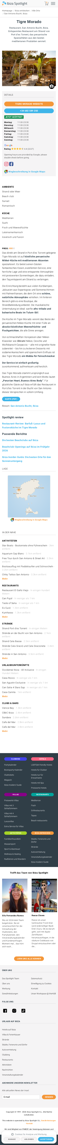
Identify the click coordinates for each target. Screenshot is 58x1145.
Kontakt (34, 988)
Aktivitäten (7, 1065)
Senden (49, 1097)
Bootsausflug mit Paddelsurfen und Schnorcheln (28, 568)
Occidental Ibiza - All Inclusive (24, 672)
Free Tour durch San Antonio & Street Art (27, 560)
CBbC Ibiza (16, 712)
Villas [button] (16, 795)
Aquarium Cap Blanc (21, 553)
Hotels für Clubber (39, 770)
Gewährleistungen (10, 993)
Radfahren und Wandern (15, 859)
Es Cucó (15, 608)
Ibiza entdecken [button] (42, 833)
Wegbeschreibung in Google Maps (26, 171)
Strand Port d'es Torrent (24, 628)
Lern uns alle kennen (29, 959)
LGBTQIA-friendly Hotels (41, 765)
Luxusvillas (9, 821)
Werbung (6, 988)
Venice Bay (16, 708)
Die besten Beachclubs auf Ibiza (20, 440)
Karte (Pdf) (11, 399)
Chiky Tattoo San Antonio (24, 574)
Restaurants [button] (42, 795)
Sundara (15, 717)
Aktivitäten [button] (15, 833)
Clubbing (6, 1055)
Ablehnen (29, 1139)
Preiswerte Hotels (38, 788)
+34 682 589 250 (29, 110)
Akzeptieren (46, 1139)
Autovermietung (38, 852)
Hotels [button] (42, 759)
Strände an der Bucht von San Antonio (26, 635)
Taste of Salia (20, 603)
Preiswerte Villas (11, 800)
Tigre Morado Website (29, 104)
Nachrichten (7, 1070)
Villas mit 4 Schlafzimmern (10, 814)
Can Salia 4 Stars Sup (24, 687)
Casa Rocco (19, 678)
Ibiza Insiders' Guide (13, 785)
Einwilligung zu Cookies (41, 983)
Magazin (8, 780)
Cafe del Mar (17, 722)
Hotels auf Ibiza (9, 1029)
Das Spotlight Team (10, 978)
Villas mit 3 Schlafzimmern (10, 806)
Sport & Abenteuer (12, 849)
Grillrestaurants (38, 810)
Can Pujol (18, 598)
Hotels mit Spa (37, 783)
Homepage (7, 10)
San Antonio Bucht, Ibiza (15, 13)
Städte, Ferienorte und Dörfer (40, 840)
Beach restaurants (39, 820)
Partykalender (10, 765)
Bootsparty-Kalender (13, 770)
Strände (34, 847)
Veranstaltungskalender (41, 857)
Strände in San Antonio (23, 654)
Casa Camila (16, 692)
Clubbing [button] (15, 759)
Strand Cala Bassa (20, 641)
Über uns (6, 983)
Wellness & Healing (12, 854)
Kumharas (16, 612)
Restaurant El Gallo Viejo (26, 592)
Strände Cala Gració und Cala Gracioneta (28, 648)
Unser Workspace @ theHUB (43, 993)
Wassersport (9, 844)
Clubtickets (9, 775)
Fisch (33, 805)
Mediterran (36, 800)
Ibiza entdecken (22, 10)
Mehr (5, 579)
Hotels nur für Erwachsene (37, 776)
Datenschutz (36, 978)
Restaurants (7, 1060)
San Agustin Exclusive (25, 682)
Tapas (33, 815)
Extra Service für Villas (14, 826)
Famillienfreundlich (12, 839)
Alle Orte (36, 10)
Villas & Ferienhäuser (11, 1034)
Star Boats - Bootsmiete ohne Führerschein (28, 547)
